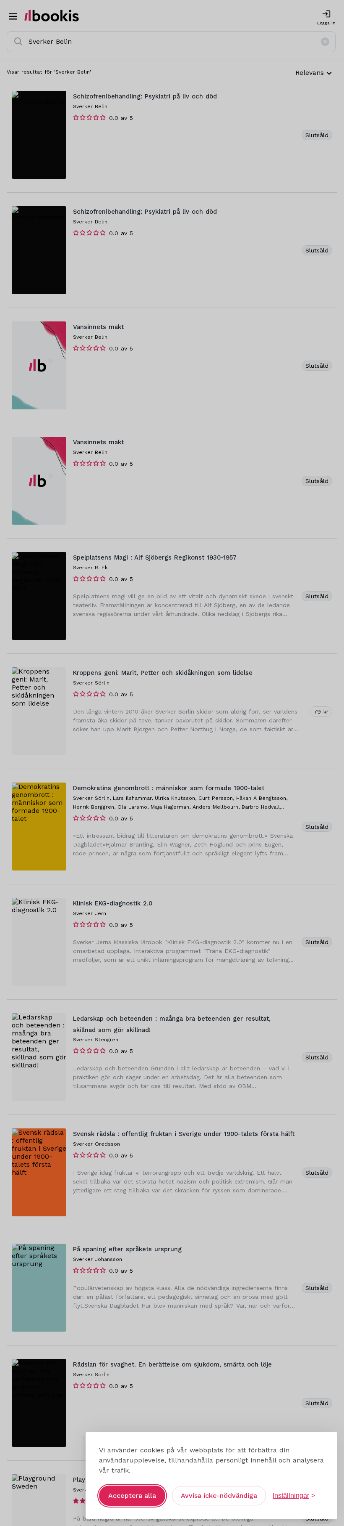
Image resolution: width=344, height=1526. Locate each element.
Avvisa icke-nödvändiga (219, 1495)
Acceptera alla (132, 1495)
